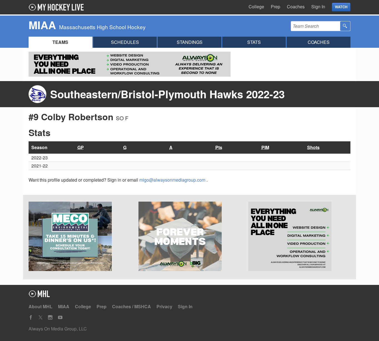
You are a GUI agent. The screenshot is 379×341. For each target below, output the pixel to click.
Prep (275, 6)
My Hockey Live (58, 7)
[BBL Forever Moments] (189, 237)
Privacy (164, 306)
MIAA (63, 306)
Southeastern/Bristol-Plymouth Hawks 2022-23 (167, 94)
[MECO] (80, 237)
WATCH (341, 6)
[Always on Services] (299, 237)
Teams (60, 42)
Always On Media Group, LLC (58, 328)
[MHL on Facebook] (31, 317)
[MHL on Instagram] (50, 317)
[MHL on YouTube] (60, 317)
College (256, 6)
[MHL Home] (39, 295)
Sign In (318, 6)
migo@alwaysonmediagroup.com (172, 180)
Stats (254, 42)
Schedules (125, 42)
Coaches (296, 6)
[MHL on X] (40, 317)
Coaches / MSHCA (131, 306)
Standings (190, 42)
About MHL (40, 306)
